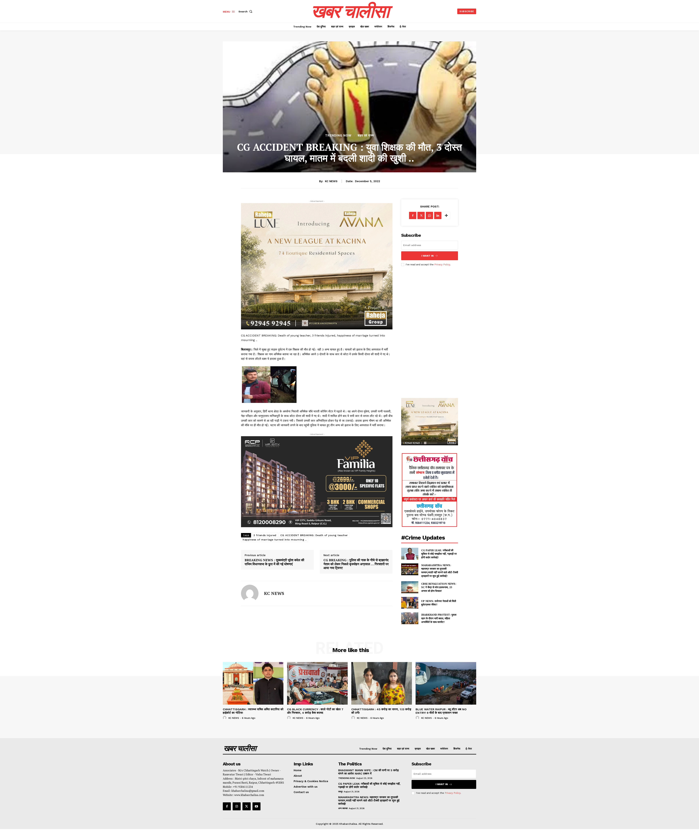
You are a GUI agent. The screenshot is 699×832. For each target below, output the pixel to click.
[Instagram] (237, 806)
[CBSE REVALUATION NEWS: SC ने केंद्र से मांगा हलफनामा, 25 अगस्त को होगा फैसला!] (409, 587)
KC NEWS (331, 181)
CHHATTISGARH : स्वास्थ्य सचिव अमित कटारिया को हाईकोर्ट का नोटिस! (253, 711)
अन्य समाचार (343, 808)
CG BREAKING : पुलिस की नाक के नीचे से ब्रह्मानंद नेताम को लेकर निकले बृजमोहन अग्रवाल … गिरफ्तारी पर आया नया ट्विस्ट (356, 564)
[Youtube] (256, 806)
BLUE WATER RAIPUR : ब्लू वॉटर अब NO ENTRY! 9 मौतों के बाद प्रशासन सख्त (441, 711)
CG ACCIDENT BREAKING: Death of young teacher (314, 535)
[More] (446, 215)
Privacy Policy (442, 264)
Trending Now (338, 135)
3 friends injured (264, 535)
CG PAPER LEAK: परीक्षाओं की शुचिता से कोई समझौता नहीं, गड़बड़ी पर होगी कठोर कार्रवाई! (439, 553)
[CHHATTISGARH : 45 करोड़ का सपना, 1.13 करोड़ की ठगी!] (381, 683)
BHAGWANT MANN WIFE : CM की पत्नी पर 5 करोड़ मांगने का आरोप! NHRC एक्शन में (368, 772)
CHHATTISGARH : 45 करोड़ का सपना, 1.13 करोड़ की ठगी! (381, 711)
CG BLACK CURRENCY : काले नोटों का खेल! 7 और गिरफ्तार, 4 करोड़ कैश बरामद (315, 711)
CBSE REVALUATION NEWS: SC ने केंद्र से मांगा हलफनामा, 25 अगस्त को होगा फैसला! (438, 587)
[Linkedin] (437, 215)
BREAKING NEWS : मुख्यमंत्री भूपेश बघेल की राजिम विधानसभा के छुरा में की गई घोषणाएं (274, 562)
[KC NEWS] (249, 593)
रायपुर (340, 791)
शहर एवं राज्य (366, 135)
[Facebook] (412, 215)
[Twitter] (421, 215)
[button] (246, 11)
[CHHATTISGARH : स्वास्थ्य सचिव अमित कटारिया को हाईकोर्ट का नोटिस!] (253, 683)
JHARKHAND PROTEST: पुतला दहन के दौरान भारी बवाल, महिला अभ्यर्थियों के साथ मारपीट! (438, 618)
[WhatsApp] (429, 215)
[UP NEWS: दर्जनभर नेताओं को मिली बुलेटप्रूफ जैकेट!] (409, 603)
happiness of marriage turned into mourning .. (275, 539)
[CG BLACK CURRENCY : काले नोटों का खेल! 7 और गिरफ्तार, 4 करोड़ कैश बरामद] (317, 683)
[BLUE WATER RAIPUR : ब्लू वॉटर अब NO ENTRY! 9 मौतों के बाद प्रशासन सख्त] (446, 683)
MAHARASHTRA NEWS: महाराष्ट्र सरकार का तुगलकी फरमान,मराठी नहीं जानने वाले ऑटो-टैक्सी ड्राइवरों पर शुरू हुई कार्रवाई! (439, 570)
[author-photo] (225, 718)
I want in (427, 255)
